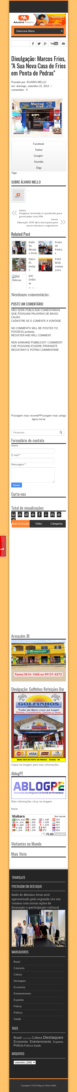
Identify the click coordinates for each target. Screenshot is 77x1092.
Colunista (19, 968)
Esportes (19, 999)
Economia (19, 987)
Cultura (18, 974)
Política (18, 1012)
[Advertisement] (36, 554)
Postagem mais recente (24, 415)
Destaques (20, 980)
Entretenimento (22, 993)
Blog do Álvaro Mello (47, 1085)
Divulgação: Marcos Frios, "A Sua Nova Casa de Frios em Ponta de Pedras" (38, 65)
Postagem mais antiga (53, 415)
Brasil (17, 961)
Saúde (17, 1019)
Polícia (18, 1006)
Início (14, 808)
